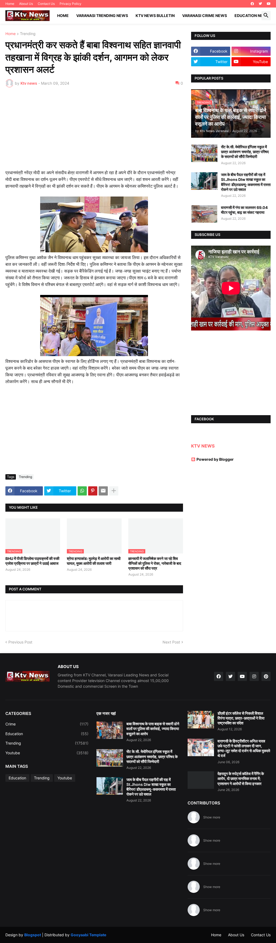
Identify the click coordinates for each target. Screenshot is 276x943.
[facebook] (252, 4)
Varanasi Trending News (102, 15)
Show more (211, 817)
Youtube (46, 753)
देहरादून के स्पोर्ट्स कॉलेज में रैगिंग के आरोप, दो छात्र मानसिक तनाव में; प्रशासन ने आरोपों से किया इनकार (241, 778)
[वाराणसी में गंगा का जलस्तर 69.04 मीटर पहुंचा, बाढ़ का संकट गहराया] (204, 214)
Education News (251, 15)
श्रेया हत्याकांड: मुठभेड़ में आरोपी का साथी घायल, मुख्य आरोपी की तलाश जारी (93, 561)
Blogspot (32, 934)
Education (46, 733)
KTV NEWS (203, 446)
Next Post (171, 642)
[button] (266, 15)
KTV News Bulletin (155, 15)
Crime (46, 724)
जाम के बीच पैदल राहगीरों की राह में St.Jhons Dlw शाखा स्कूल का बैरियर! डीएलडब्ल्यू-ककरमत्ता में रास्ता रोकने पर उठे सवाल (246, 182)
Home (9, 4)
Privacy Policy (70, 4)
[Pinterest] (92, 490)
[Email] (103, 490)
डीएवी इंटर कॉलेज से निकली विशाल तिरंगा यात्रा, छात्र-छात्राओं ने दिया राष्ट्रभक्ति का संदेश (241, 718)
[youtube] (269, 4)
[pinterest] (266, 676)
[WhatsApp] (82, 490)
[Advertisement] (94, 132)
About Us (26, 4)
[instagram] (254, 676)
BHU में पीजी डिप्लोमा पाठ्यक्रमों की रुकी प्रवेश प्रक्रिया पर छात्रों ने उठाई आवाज (32, 561)
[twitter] (260, 4)
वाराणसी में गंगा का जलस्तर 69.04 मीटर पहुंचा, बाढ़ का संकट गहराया (244, 210)
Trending (28, 34)
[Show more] (113, 490)
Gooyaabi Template (88, 934)
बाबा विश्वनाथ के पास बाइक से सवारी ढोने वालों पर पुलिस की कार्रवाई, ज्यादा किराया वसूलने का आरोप (152, 728)
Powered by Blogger (215, 459)
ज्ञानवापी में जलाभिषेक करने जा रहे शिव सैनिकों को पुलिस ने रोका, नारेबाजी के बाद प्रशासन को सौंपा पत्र (154, 563)
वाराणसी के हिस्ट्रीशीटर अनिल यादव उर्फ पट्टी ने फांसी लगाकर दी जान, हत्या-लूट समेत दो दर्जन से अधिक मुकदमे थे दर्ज (244, 748)
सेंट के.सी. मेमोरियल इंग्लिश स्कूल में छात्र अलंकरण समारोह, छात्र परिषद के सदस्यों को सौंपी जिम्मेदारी (245, 151)
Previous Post (20, 642)
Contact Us (46, 4)
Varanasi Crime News (204, 15)
